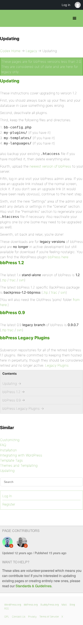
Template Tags (11, 460)
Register (8, 504)
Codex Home (10, 51)
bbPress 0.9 (12, 312)
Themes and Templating (18, 465)
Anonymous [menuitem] (77, 5)
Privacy (32, 616)
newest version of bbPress (50, 166)
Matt (64, 604)
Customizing (9, 440)
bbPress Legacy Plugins (25, 337)
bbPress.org (31, 604)
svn (21, 280)
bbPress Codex (7, 18)
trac (13, 280)
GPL (6, 616)
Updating (9, 80)
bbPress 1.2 (12, 262)
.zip (3, 280)
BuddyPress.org (49, 604)
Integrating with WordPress (21, 455)
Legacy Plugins (57, 365)
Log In (7, 496)
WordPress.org (12, 604)
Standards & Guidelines (34, 585)
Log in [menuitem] (66, 5)
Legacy (31, 51)
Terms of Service (49, 616)
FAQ (3, 445)
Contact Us (18, 616)
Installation (8, 450)
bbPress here (58, 257)
